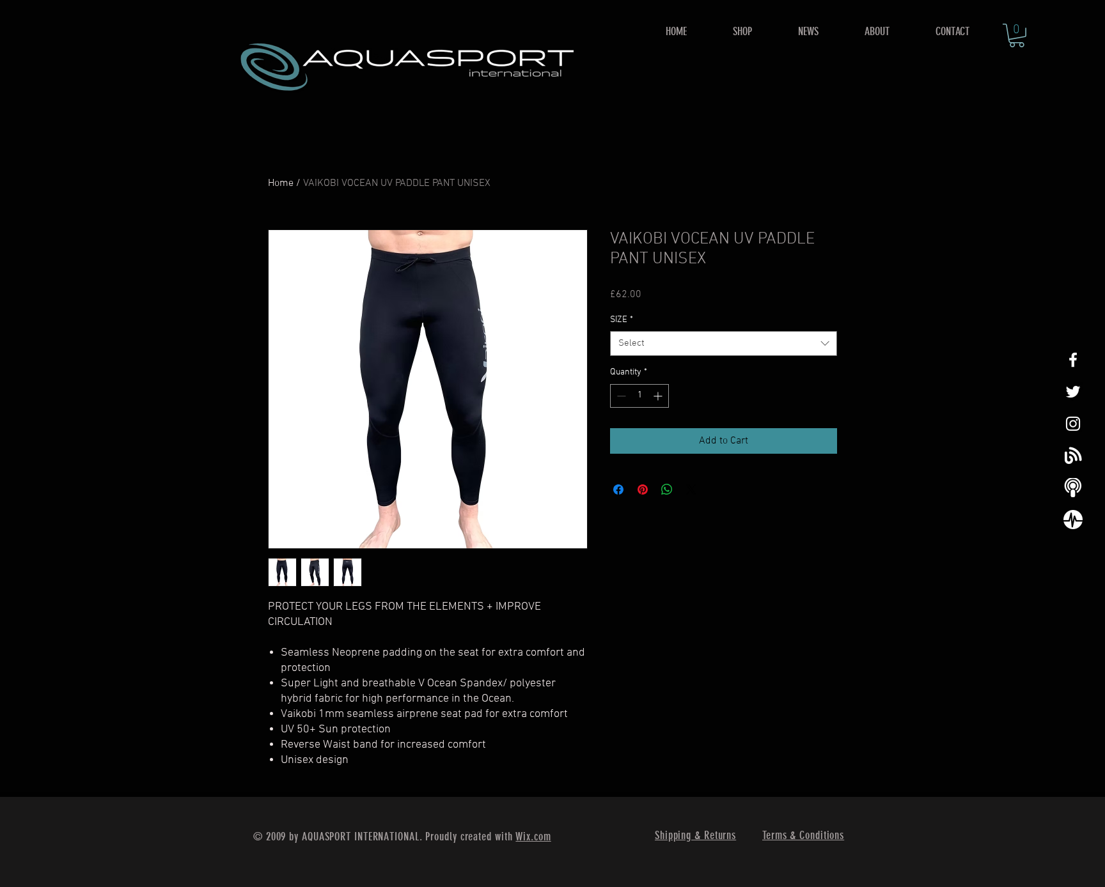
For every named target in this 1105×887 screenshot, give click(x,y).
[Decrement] (620, 396)
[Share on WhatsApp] (667, 489)
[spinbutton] (639, 396)
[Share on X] (691, 489)
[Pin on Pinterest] (642, 489)
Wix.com (533, 836)
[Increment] (659, 396)
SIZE (621, 319)
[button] (742, 32)
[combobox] (723, 343)
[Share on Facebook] (618, 489)
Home (281, 183)
